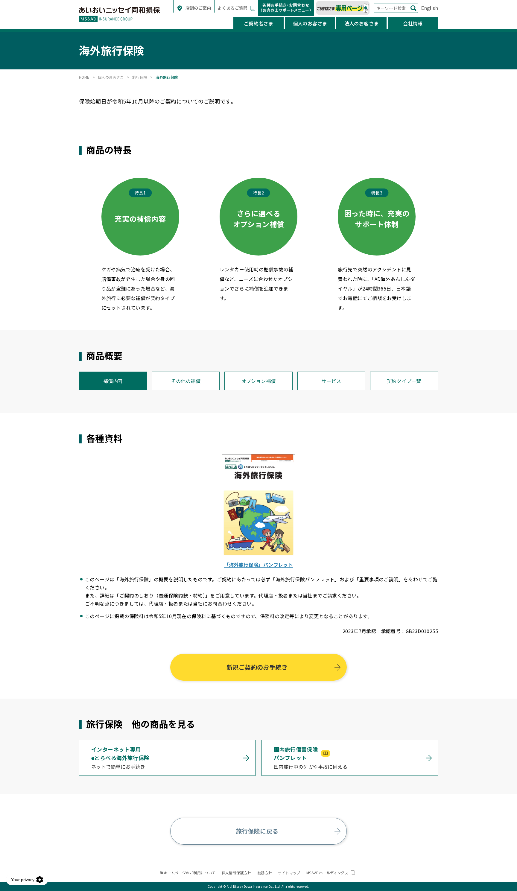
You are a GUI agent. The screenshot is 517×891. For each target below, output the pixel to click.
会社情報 (413, 23)
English (429, 7)
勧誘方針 (264, 872)
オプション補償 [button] (258, 380)
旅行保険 (139, 77)
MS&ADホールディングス (327, 872)
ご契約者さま (258, 23)
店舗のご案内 (197, 8)
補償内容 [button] (113, 380)
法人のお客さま (361, 23)
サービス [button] (331, 380)
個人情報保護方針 (236, 872)
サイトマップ (289, 872)
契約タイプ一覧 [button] (404, 380)
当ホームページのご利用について (188, 872)
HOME (84, 77)
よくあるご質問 (233, 8)
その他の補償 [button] (185, 380)
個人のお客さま (310, 23)
